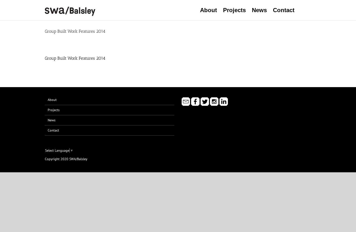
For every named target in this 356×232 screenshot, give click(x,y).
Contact (53, 130)
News (51, 120)
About (52, 100)
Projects (54, 110)
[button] (303, 10)
